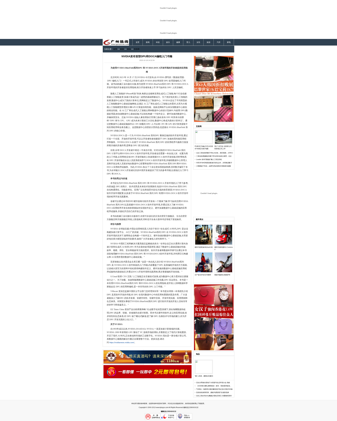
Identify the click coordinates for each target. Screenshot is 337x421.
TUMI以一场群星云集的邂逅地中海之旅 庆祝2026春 (214, 389)
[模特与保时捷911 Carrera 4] (223, 225)
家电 (229, 42)
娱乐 (168, 42)
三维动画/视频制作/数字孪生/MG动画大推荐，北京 (214, 156)
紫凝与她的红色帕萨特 (222, 275)
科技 (158, 42)
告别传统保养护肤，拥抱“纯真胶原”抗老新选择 (212, 392)
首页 (137, 42)
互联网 (136, 49)
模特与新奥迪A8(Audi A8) (204, 247)
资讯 (129, 49)
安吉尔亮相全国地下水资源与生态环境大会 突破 (213, 383)
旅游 (208, 42)
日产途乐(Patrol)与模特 (203, 275)
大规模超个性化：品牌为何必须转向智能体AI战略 (213, 166)
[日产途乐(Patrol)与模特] (204, 253)
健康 (178, 42)
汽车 (218, 42)
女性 (198, 42)
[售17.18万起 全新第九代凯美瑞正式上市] (223, 131)
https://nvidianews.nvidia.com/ (121, 342)
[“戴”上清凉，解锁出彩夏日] (204, 361)
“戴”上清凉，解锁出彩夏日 (204, 376)
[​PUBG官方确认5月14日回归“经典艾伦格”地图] (204, 131)
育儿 (188, 42)
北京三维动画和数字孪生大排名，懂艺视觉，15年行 (214, 153)
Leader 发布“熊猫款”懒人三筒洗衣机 (209, 159)
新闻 (148, 42)
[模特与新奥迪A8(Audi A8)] (204, 225)
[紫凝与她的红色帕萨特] (223, 253)
